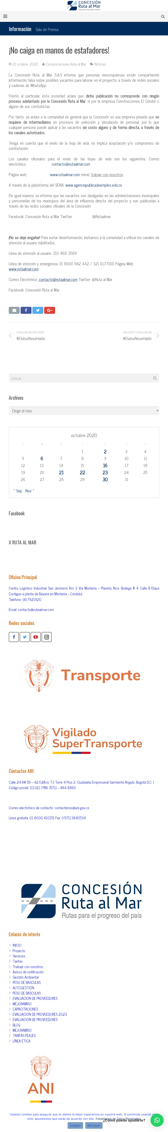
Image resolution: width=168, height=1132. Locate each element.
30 (105, 479)
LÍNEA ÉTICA (21, 1041)
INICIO (17, 945)
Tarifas (18, 961)
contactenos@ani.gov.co (71, 808)
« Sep (18, 490)
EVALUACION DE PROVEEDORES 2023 (40, 1014)
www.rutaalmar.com (65, 174)
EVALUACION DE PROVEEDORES (35, 998)
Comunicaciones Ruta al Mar (66, 64)
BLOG (16, 1025)
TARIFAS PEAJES (24, 1035)
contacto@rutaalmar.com (71, 164)
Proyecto (19, 950)
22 (82, 472)
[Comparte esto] (26, 310)
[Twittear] (37, 310)
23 (105, 472)
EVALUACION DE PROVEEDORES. (35, 1019)
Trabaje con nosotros (28, 966)
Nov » (29, 490)
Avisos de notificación (28, 972)
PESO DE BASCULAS (27, 982)
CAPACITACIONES (25, 1009)
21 (61, 472)
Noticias (100, 64)
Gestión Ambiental (26, 977)
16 (105, 465)
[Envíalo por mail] (14, 310)
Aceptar (75, 1125)
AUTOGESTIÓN (23, 988)
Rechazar (94, 1125)
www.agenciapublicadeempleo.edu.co (93, 185)
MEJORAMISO (22, 1004)
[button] (157, 1120)
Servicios (19, 956)
